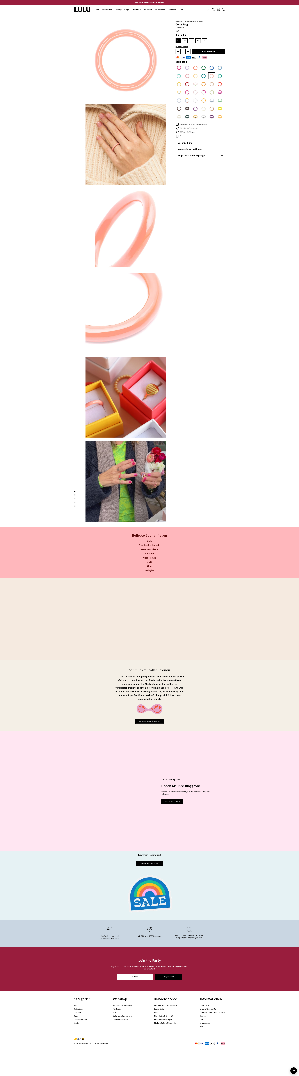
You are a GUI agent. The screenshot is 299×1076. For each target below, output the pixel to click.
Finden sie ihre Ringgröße (165, 1023)
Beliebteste (79, 1009)
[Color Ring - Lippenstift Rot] (219, 84)
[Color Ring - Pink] (179, 67)
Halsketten (148, 10)
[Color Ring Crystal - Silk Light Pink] (195, 84)
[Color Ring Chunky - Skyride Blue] (211, 100)
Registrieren (169, 977)
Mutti (149, 562)
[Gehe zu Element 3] (75, 498)
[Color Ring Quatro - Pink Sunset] (203, 92)
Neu (97, 10)
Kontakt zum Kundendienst (166, 1005)
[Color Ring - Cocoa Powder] (179, 108)
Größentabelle (182, 46)
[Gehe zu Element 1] (75, 491)
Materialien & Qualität (163, 1016)
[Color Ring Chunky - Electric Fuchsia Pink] (219, 92)
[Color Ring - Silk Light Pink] (195, 92)
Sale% (181, 10)
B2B (201, 1026)
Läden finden (159, 1009)
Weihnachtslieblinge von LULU (193, 21)
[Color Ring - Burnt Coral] (211, 76)
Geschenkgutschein (149, 545)
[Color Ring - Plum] (187, 92)
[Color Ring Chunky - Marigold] (219, 116)
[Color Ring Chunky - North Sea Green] (187, 116)
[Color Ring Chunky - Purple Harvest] (211, 116)
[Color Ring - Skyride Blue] (179, 100)
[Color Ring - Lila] (187, 67)
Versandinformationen (122, 1005)
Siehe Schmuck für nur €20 (149, 721)
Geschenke (171, 10)
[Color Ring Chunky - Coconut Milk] (179, 116)
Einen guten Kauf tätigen (150, 863)
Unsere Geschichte (208, 1009)
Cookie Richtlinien (120, 1019)
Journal (203, 1016)
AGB (114, 1012)
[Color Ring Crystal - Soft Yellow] (179, 92)
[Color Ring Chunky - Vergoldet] (195, 116)
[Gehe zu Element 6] (75, 510)
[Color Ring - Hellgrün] (219, 76)
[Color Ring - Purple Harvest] (195, 108)
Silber (149, 566)
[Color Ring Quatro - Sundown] (187, 100)
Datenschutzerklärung (122, 1016)
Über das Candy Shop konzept (212, 1012)
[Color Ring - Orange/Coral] (195, 67)
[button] (181, 35)
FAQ (156, 1012)
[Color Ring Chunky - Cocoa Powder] (187, 108)
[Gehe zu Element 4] (75, 502)
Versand (149, 553)
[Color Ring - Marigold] (203, 84)
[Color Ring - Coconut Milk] (203, 108)
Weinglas (149, 570)
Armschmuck (136, 10)
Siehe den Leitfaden (172, 801)
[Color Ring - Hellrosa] (187, 76)
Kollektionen (160, 10)
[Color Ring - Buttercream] (211, 84)
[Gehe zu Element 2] (75, 495)
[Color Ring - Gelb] (179, 84)
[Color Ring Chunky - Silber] (203, 116)
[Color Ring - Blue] (211, 67)
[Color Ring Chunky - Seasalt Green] (219, 100)
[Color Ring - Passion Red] (187, 84)
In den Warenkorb (208, 51)
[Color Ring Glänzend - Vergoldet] (195, 76)
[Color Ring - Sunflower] (203, 100)
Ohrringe (118, 10)
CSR (201, 1019)
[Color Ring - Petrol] (203, 76)
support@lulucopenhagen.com (189, 938)
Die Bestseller (106, 10)
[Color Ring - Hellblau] (219, 67)
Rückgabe (117, 1009)
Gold (149, 541)
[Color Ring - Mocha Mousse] (211, 108)
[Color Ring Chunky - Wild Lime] (219, 108)
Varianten (181, 61)
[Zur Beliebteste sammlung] (111, 619)
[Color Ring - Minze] (179, 76)
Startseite (179, 21)
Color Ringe (149, 557)
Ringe (126, 10)
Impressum (205, 1023)
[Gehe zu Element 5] (75, 506)
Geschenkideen (149, 549)
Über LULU (204, 1005)
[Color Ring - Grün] (203, 67)
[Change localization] (218, 9)
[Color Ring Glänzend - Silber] (195, 100)
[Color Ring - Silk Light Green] (211, 92)
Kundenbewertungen (163, 1019)
